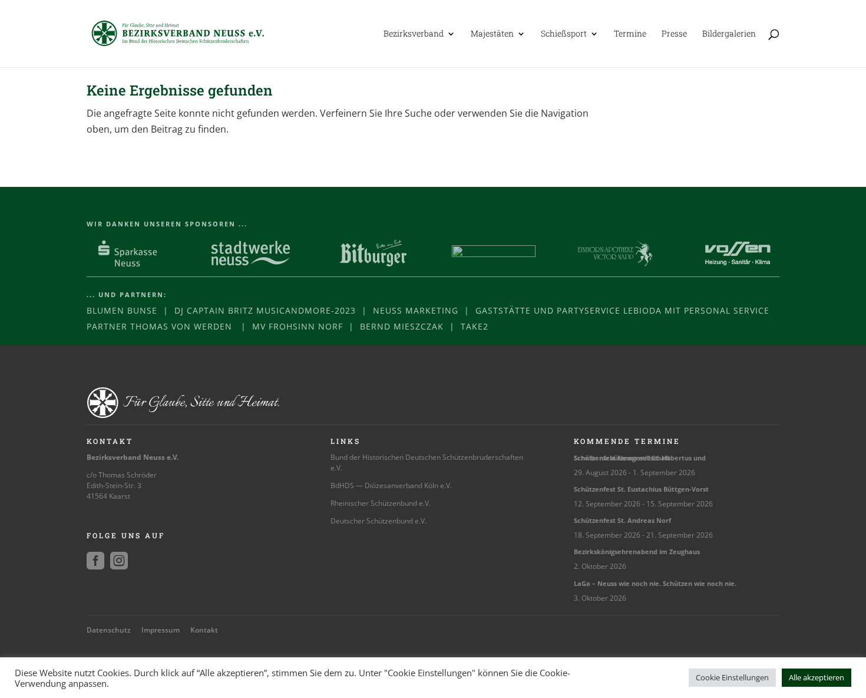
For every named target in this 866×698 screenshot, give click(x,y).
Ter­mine (630, 34)
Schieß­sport (564, 34)
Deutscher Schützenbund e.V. (378, 521)
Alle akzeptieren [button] (816, 677)
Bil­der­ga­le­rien (729, 34)
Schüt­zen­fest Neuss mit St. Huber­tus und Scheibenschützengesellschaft (640, 457)
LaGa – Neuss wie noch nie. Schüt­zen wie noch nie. (655, 583)
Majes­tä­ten (492, 34)
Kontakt (204, 630)
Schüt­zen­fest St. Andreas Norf (622, 520)
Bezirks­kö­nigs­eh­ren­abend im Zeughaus (637, 551)
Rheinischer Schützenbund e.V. (380, 503)
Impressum (160, 630)
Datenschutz (109, 630)
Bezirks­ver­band (414, 34)
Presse (674, 34)
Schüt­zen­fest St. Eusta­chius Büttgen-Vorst (641, 489)
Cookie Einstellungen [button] (732, 677)
